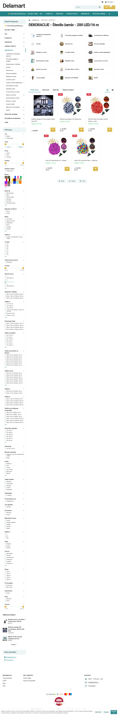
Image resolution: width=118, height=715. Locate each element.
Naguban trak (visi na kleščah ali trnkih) (15, 455)
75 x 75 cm (9, 343)
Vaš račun (110, 2)
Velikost (7, 235)
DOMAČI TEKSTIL (72, 14)
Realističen (10, 223)
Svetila (8, 67)
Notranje (9, 512)
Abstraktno (10, 553)
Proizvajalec (9, 583)
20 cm (8, 571)
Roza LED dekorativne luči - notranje (56, 160)
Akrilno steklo (10, 197)
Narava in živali (11, 221)
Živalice (9, 228)
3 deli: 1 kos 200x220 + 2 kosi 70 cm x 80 (15, 310)
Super (8, 593)
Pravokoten (10, 483)
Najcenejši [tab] (45, 90)
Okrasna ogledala (11, 73)
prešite (8, 547)
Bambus (9, 199)
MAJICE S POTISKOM (13, 107)
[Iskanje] (100, 7)
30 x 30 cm (9, 430)
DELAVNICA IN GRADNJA (12, 118)
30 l (7, 248)
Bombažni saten (11, 203)
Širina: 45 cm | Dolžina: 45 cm (14, 361)
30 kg (8, 211)
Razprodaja (10, 138)
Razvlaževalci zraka (12, 86)
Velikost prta (9, 371)
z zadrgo (9, 495)
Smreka (9, 157)
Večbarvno (9, 563)
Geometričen (10, 557)
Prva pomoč (9, 660)
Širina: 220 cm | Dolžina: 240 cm (15, 422)
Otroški (8, 555)
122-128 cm (10, 305)
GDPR (4, 681)
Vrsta (6, 151)
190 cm (9, 577)
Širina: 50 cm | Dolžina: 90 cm (14, 391)
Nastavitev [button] (98, 712)
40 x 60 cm (9, 438)
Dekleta (9, 524)
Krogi (8, 458)
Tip (6, 134)
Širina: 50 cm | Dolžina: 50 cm (14, 363)
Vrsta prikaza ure (10, 499)
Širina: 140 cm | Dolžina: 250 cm (15, 294)
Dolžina (7, 160)
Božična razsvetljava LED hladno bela (70, 119)
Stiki (4, 686)
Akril (8, 195)
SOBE (6, 122)
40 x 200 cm (10, 434)
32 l (7, 252)
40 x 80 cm (9, 440)
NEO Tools (9, 587)
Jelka (8, 153)
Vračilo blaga (27, 678)
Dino (8, 465)
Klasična (9, 544)
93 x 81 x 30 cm (11, 448)
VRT (41, 14)
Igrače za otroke (11, 95)
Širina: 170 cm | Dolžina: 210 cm (15, 418)
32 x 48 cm (9, 432)
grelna (8, 546)
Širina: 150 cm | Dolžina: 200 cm (15, 325)
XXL (8, 538)
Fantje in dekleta (11, 522)
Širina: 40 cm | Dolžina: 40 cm (14, 357)
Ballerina (9, 463)
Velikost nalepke (10, 333)
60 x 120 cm (10, 339)
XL (7, 536)
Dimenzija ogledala (11, 428)
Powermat (9, 585)
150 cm (9, 573)
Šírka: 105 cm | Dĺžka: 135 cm (14, 416)
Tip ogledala (9, 505)
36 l (7, 254)
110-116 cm (10, 304)
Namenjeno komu (10, 518)
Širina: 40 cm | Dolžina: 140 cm (15, 381)
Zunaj (8, 514)
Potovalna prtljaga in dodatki (12, 60)
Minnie (8, 473)
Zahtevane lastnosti (11, 260)
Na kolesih (9, 262)
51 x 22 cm (9, 337)
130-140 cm (10, 307)
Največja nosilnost (11, 209)
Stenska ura (9, 70)
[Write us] (85, 685)
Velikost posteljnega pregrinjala (11, 409)
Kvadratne (9, 489)
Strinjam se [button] (114, 712)
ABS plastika (10, 193)
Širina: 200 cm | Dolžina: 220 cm (15, 329)
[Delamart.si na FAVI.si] (59, 701)
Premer (7, 266)
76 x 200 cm (10, 345)
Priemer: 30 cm (11, 313)
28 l (7, 246)
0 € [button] (109, 7)
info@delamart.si (11, 657)
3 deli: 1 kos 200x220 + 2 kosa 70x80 (15, 237)
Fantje (8, 520)
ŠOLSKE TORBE (33, 14)
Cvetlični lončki (10, 79)
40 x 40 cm (9, 436)
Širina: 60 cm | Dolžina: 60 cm (14, 365)
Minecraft (9, 471)
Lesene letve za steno (13, 92)
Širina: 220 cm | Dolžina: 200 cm (15, 404)
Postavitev (8, 510)
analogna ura (10, 501)
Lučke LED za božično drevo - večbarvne (85, 160)
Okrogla (9, 485)
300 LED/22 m (10, 286)
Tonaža (7, 242)
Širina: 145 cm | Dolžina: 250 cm (15, 296)
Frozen (8, 467)
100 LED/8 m (10, 278)
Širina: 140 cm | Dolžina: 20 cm (15, 399)
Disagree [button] (106, 712)
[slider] (5, 144)
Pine (8, 155)
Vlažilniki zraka (10, 89)
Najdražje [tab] (56, 90)
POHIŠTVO (49, 14)
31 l (7, 250)
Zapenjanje (8, 493)
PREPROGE (59, 14)
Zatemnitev (8, 591)
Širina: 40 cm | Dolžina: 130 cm (15, 379)
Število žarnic (9, 274)
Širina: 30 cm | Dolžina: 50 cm (14, 355)
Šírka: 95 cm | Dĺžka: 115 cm (14, 414)
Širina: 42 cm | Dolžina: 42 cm (14, 359)
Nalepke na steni (11, 76)
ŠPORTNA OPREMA (99, 14)
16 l (7, 244)
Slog (6, 596)
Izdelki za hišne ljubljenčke (14, 83)
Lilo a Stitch (10, 469)
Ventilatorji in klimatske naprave (13, 55)
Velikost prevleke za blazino (11, 352)
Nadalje (13, 644)
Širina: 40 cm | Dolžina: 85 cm (14, 377)
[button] (113, 7)
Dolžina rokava (9, 169)
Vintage (9, 226)
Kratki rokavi (10, 171)
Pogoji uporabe (7, 678)
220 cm (9, 579)
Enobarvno (9, 559)
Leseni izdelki (10, 104)
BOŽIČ (8, 110)
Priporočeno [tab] (34, 90)
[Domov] (29, 20)
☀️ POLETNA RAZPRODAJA (17, 14)
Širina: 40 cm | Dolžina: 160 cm (15, 383)
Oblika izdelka (9, 479)
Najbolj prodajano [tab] (68, 90)
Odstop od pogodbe (29, 681)
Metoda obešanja (10, 452)
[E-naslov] (102, 2)
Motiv (6, 217)
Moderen (9, 598)
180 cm (9, 575)
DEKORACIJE (86, 14)
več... (6, 187)
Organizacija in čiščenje (13, 64)
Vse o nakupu (28, 675)
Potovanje (9, 219)
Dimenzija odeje (10, 321)
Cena (6, 142)
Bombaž (9, 201)
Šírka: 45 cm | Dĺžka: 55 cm (14, 412)
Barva (6, 174)
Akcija (8, 136)
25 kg (8, 213)
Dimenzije (8, 446)
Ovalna (8, 487)
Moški (8, 528)
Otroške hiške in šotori (13, 98)
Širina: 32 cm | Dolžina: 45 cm (14, 373)
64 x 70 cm (9, 341)
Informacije (7, 675)
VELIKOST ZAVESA (11, 292)
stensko (9, 507)
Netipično (9, 481)
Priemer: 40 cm (11, 315)
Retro (8, 224)
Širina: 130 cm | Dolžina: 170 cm (15, 323)
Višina (6, 569)
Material (7, 191)
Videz (6, 541)
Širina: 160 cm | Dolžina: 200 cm (15, 327)
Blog (4, 683)
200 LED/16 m (10, 282)
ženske (8, 526)
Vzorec (7, 551)
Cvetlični (9, 561)
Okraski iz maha (11, 101)
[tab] (107, 89)
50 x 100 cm (10, 335)
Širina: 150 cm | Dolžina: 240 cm (15, 298)
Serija (6, 461)
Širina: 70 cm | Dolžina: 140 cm (15, 393)
